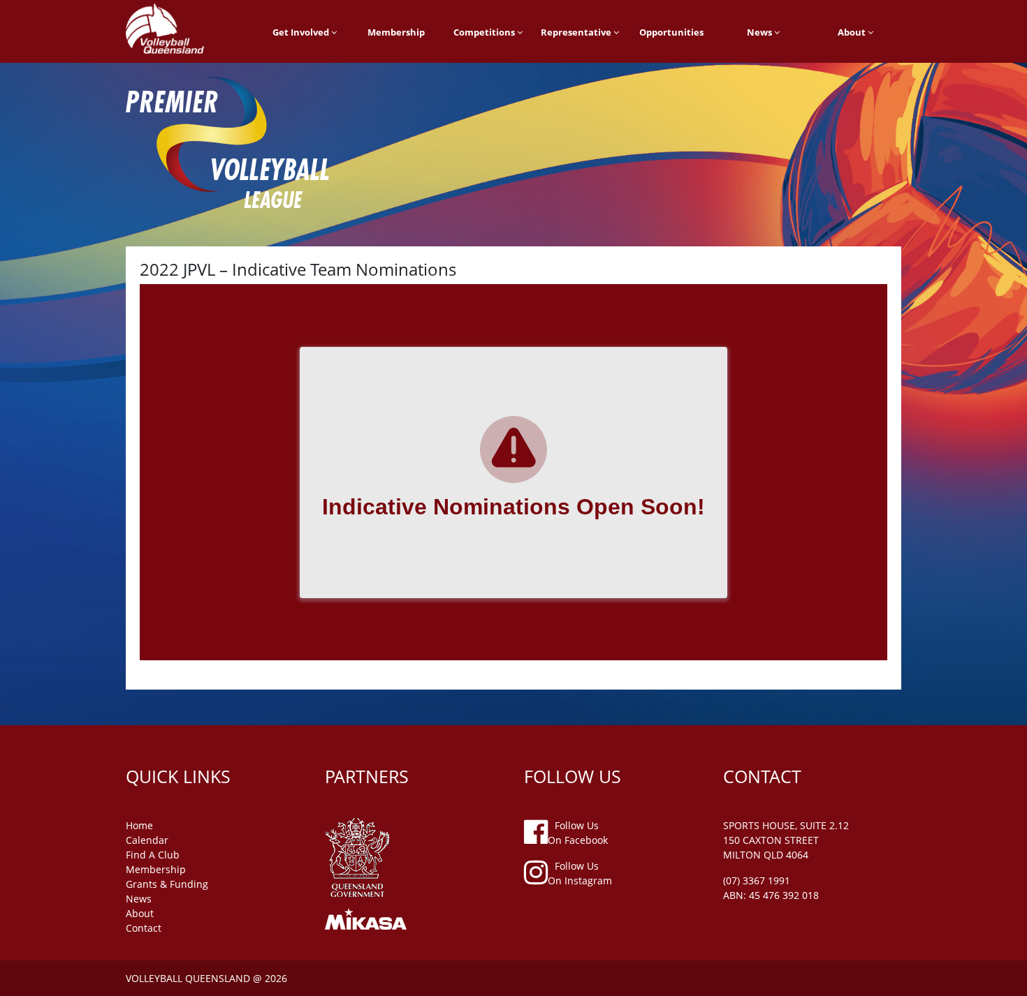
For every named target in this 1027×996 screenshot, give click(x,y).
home (139, 825)
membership (156, 869)
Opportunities (671, 32)
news (139, 898)
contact (143, 928)
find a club (153, 854)
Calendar (147, 840)
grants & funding (167, 884)
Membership (396, 32)
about (140, 913)
